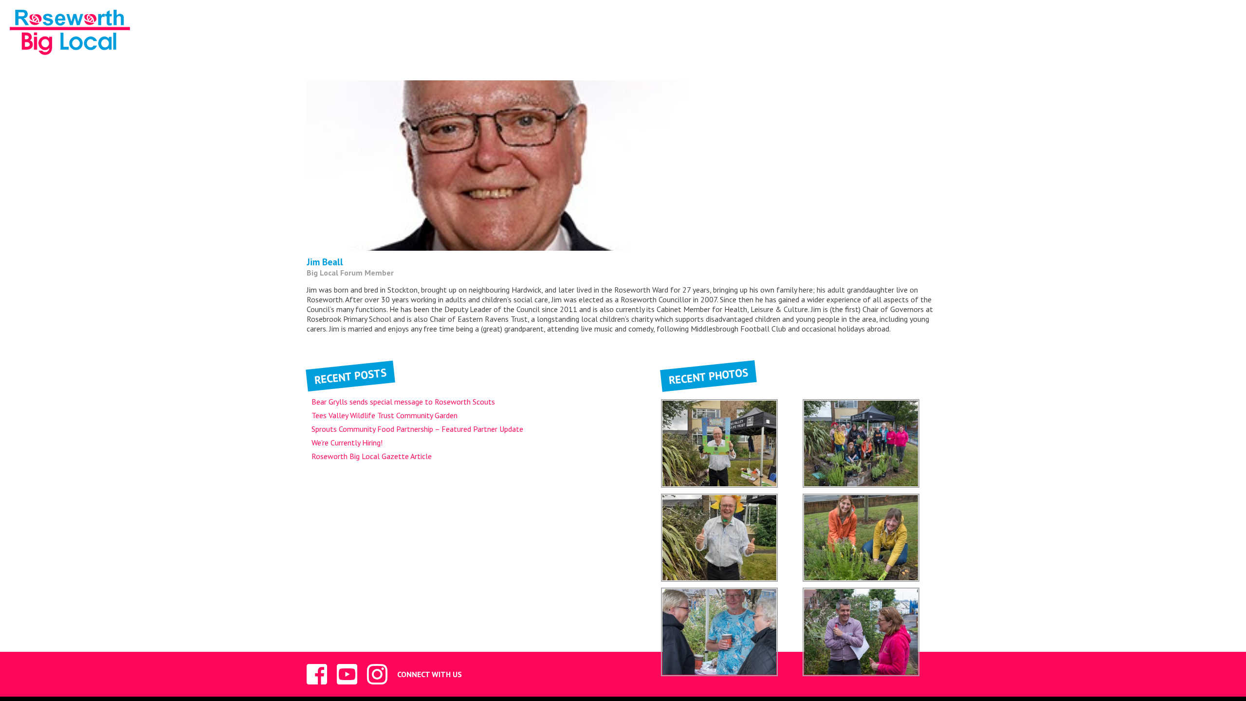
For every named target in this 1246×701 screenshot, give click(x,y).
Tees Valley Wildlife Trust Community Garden (385, 415)
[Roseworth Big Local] (70, 33)
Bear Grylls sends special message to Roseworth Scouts (403, 401)
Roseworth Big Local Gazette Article (372, 456)
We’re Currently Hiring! (347, 442)
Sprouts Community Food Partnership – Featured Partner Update (417, 429)
